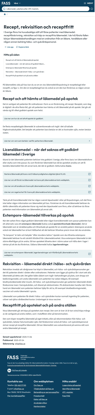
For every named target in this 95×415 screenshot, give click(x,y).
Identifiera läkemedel (71, 389)
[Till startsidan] (5, 14)
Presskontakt (39, 396)
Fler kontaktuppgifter (16, 396)
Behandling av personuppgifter (46, 392)
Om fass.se (38, 385)
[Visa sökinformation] (91, 8)
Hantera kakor (40, 406)
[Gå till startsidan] (6, 3)
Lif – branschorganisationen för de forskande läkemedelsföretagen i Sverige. (42, 364)
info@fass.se (20, 343)
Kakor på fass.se (40, 399)
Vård (16, 3)
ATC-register (67, 392)
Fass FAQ (66, 396)
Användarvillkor (40, 403)
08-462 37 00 (20, 385)
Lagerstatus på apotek (71, 385)
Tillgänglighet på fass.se (44, 389)
